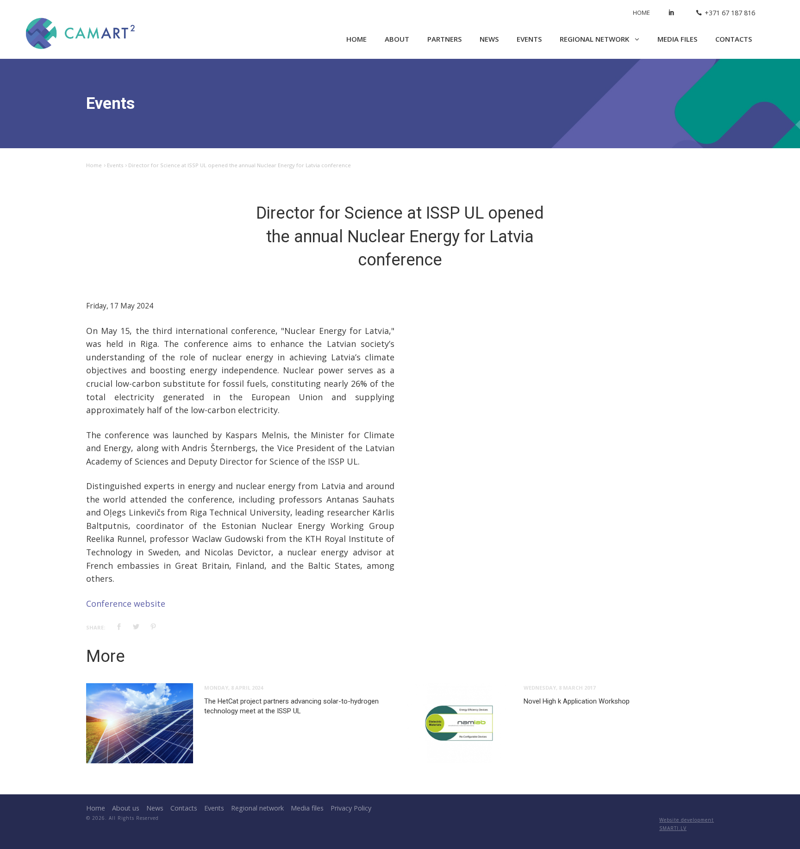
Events (529, 39)
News (489, 39)
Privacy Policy (351, 808)
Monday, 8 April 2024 (233, 687)
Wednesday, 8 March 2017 (559, 687)
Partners (444, 39)
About (397, 39)
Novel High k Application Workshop (577, 701)
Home (641, 12)
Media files (677, 39)
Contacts (733, 39)
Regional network (595, 39)
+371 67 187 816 (730, 12)
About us (125, 808)
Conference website (125, 603)
